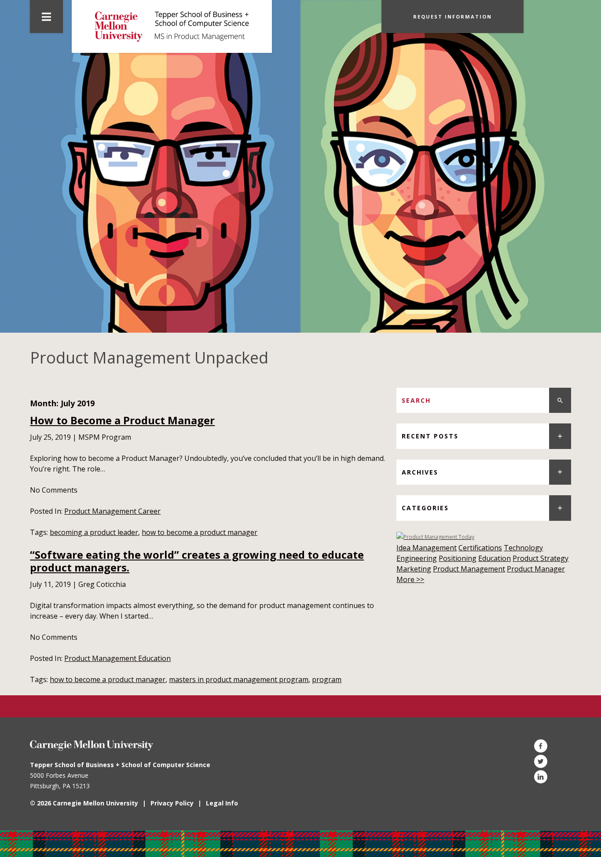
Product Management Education (117, 658)
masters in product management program (238, 679)
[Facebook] (540, 746)
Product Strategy (540, 558)
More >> (410, 579)
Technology (523, 548)
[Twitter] (540, 761)
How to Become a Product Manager (122, 420)
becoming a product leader (94, 532)
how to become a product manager (199, 532)
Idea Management (426, 548)
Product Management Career (112, 511)
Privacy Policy (172, 803)
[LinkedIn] (540, 776)
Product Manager (536, 569)
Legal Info (222, 803)
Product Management (469, 569)
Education (494, 558)
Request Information (452, 16)
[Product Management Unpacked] (172, 26)
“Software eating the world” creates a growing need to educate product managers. (197, 561)
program (326, 679)
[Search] (560, 400)
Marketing (413, 569)
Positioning (457, 558)
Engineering (416, 558)
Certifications (480, 548)
